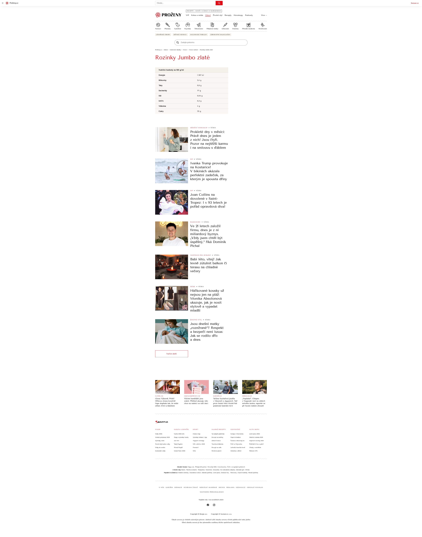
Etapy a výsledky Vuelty (181, 437)
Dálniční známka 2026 (256, 437)
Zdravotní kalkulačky (220, 34)
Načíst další (171, 354)
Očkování (225, 29)
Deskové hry (225, 472)
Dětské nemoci (180, 34)
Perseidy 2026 (212, 467)
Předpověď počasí (200, 467)
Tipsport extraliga (198, 440)
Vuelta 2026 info (179, 434)
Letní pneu (216, 472)
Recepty (228, 15)
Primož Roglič (178, 447)
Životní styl (217, 15)
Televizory (233, 472)
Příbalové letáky (212, 29)
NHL (194, 451)
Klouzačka (216, 470)
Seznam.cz (415, 3)
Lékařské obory (163, 34)
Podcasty (249, 15)
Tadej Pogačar (178, 444)
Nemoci (158, 29)
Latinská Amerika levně (238, 447)
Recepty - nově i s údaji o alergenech (204, 11)
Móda (192, 286)
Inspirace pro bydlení (200, 255)
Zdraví (208, 15)
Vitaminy (235, 29)
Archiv (222, 487)
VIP (187, 15)
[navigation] (2, 3)
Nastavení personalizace (212, 492)
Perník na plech (216, 451)
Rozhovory (195, 222)
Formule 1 (196, 447)
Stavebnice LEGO (195, 472)
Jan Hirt (176, 440)
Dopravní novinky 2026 (256, 440)
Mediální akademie (208, 487)
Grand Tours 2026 (179, 451)
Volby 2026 (158, 434)
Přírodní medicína (248, 29)
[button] (171, 139)
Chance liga (196, 434)
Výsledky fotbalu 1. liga (200, 437)
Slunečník (209, 470)
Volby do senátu (160, 447)
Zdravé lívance (216, 440)
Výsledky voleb (159, 440)
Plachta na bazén (191, 470)
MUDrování (262, 29)
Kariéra (169, 487)
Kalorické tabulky (198, 34)
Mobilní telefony (183, 472)
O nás (161, 487)
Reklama (230, 487)
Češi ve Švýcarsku (236, 444)
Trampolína (201, 470)
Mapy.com (191, 467)
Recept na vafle (216, 447)
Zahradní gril (240, 470)
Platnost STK (253, 451)
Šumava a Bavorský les (238, 440)
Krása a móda (197, 15)
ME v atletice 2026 (199, 444)
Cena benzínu (222, 467)
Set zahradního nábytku (227, 470)
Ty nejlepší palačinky (218, 434)
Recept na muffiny (217, 437)
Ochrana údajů (191, 487)
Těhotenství (198, 29)
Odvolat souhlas (255, 487)
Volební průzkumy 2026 (162, 437)
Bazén (183, 470)
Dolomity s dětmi (236, 451)
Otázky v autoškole (255, 447)
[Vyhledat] (219, 3)
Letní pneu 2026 (254, 434)
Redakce (178, 487)
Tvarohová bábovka (217, 444)
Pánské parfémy (253, 472)
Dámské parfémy (207, 472)
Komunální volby (160, 451)
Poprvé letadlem (236, 437)
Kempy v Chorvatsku (237, 434)
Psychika (187, 29)
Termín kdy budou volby (162, 444)
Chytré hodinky (242, 472)
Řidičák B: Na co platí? (256, 444)
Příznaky (168, 29)
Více (263, 15)
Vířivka (247, 470)
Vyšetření (177, 29)
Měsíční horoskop (198, 128)
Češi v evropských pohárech (236, 467)
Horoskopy (238, 15)
